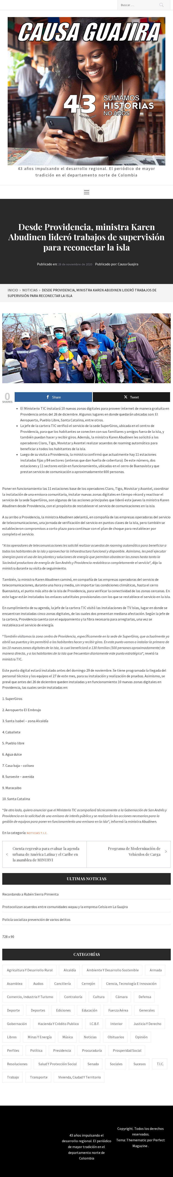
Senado (93, 1064)
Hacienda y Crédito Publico (58, 1023)
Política (36, 1050)
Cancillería (62, 983)
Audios (38, 983)
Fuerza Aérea (118, 1010)
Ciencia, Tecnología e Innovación (131, 983)
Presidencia (62, 1050)
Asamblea (14, 983)
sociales (116, 1064)
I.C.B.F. (94, 1023)
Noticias (33, 833)
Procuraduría (92, 1050)
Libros (12, 1037)
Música (67, 1037)
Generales (147, 1010)
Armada (156, 970)
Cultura (99, 996)
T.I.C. (44, 833)
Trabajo (13, 1077)
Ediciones (63, 1010)
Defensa (145, 996)
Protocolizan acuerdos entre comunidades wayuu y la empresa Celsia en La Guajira (65, 906)
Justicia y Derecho (147, 1023)
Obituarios (116, 1037)
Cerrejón (88, 983)
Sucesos (140, 1064)
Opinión (141, 1037)
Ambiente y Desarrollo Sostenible (113, 970)
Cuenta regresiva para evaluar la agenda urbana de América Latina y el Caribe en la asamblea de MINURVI (46, 854)
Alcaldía (70, 970)
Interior (116, 1023)
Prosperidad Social (127, 1050)
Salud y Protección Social (58, 1064)
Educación (89, 1010)
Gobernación (17, 1023)
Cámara (121, 996)
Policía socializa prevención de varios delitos (36, 919)
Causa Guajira (128, 264)
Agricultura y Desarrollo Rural (30, 970)
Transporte (39, 1077)
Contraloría (73, 996)
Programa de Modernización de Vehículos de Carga (134, 851)
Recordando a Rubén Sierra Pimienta (30, 894)
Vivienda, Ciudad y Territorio (79, 1077)
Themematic (136, 1140)
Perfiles (13, 1050)
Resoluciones (17, 1064)
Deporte (13, 1010)
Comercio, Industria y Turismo (30, 996)
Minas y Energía (40, 1037)
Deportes (38, 1010)
